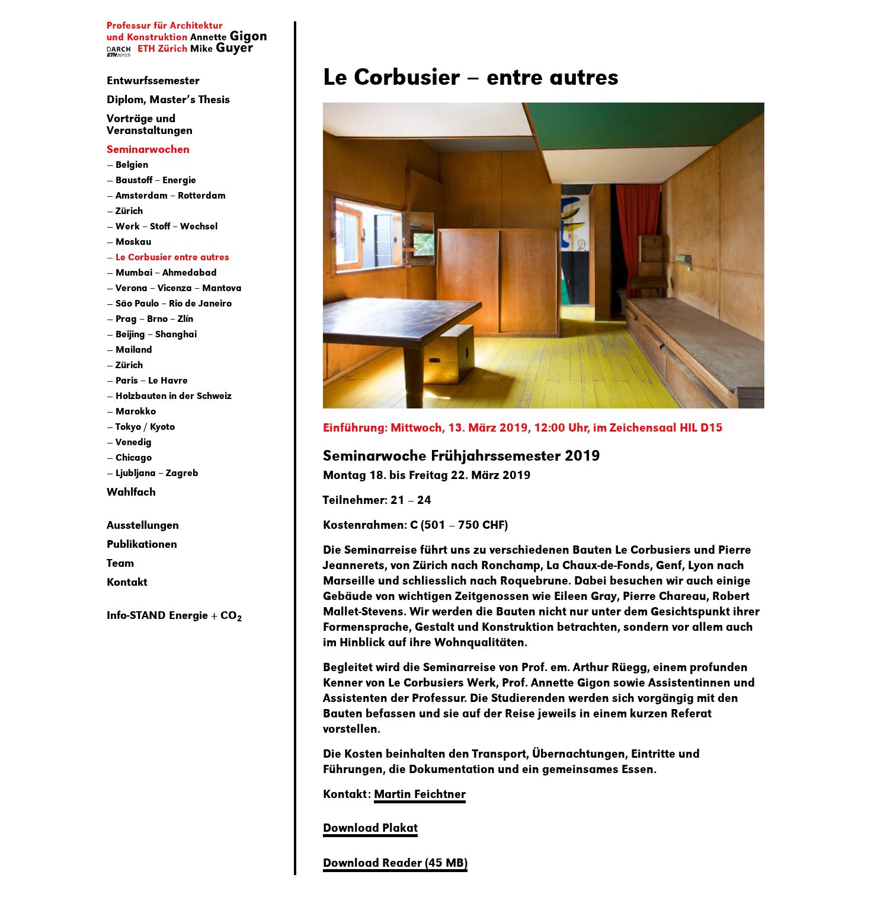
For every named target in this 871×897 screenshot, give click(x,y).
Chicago (134, 457)
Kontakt (127, 581)
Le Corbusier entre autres (172, 256)
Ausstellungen (143, 524)
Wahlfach (131, 491)
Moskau (133, 241)
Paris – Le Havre (152, 380)
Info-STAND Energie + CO (174, 615)
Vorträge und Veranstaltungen (150, 123)
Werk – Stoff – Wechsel (166, 225)
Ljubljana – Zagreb (157, 472)
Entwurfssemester (153, 79)
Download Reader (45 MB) (395, 861)
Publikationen (142, 543)
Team (120, 562)
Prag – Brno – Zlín (154, 318)
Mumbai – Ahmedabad (166, 272)
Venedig (134, 441)
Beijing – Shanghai (156, 333)
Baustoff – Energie (156, 179)
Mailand (134, 349)
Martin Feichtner (420, 793)
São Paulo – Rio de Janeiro (174, 302)
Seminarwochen (148, 148)
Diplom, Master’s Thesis (168, 98)
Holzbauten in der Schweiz (174, 395)
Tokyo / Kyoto (145, 426)
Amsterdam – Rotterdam (171, 195)
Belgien (132, 164)
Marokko (136, 410)
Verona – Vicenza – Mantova (179, 287)
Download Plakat (370, 826)
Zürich (129, 210)
